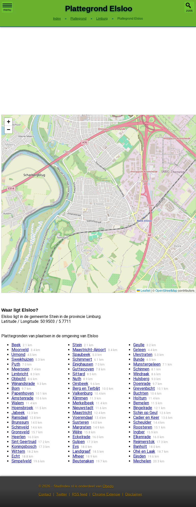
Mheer (78, 456)
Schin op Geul (145, 412)
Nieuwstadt (82, 407)
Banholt (140, 446)
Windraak (141, 373)
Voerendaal (82, 417)
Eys (75, 446)
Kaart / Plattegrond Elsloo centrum (98, 203)
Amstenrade (22, 398)
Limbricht (19, 373)
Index (57, 18)
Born (15, 388)
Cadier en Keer (146, 417)
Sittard (78, 373)
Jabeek (18, 412)
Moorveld (20, 349)
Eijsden (139, 456)
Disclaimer (133, 494)
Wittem (18, 451)
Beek (16, 344)
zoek (189, 10)
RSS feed (79, 494)
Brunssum (20, 422)
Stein (77, 344)
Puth (15, 364)
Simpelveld (21, 461)
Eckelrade (81, 436)
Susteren (80, 422)
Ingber (139, 432)
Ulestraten (142, 354)
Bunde (138, 359)
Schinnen (141, 369)
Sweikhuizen (22, 359)
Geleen (139, 349)
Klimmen (80, 398)
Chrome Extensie (106, 494)
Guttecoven (83, 369)
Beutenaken (83, 461)
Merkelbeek (83, 403)
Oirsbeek (80, 383)
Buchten (140, 393)
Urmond (18, 354)
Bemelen (141, 403)
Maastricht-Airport (89, 349)
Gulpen (78, 441)
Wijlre (77, 432)
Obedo (108, 486)
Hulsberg (141, 378)
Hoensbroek (22, 407)
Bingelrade (142, 407)
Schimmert (82, 359)
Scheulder (142, 422)
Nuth (76, 378)
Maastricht (82, 412)
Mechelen (142, 461)
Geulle (138, 344)
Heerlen (18, 436)
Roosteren (142, 427)
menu (7, 10)
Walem (17, 403)
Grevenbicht (144, 388)
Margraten (81, 427)
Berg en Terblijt (86, 388)
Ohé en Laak (144, 451)
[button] (8, 122)
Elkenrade (142, 436)
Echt (15, 456)
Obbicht (18, 378)
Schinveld (20, 427)
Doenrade (142, 383)
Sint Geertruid (23, 441)
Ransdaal (19, 417)
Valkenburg (82, 393)
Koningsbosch (23, 446)
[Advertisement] (98, 70)
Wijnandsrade (23, 383)
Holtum (139, 398)
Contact (45, 494)
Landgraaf (81, 451)
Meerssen (20, 369)
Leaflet (145, 290)
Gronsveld (20, 432)
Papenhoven (22, 393)
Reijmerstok (144, 441)
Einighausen (82, 364)
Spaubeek (81, 354)
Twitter (61, 494)
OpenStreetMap (166, 290)
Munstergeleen (147, 364)
